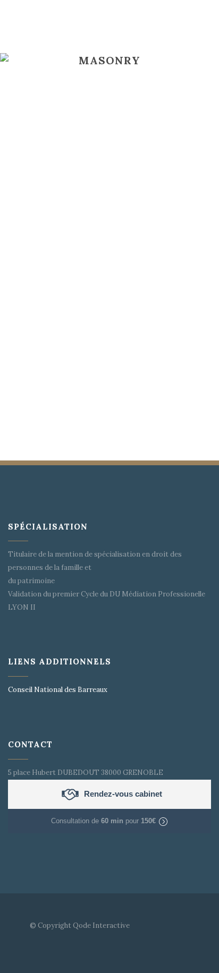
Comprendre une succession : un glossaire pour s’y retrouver (105, 94)
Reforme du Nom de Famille (103, 234)
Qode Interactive (101, 925)
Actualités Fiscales (84, 361)
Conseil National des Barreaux (57, 689)
